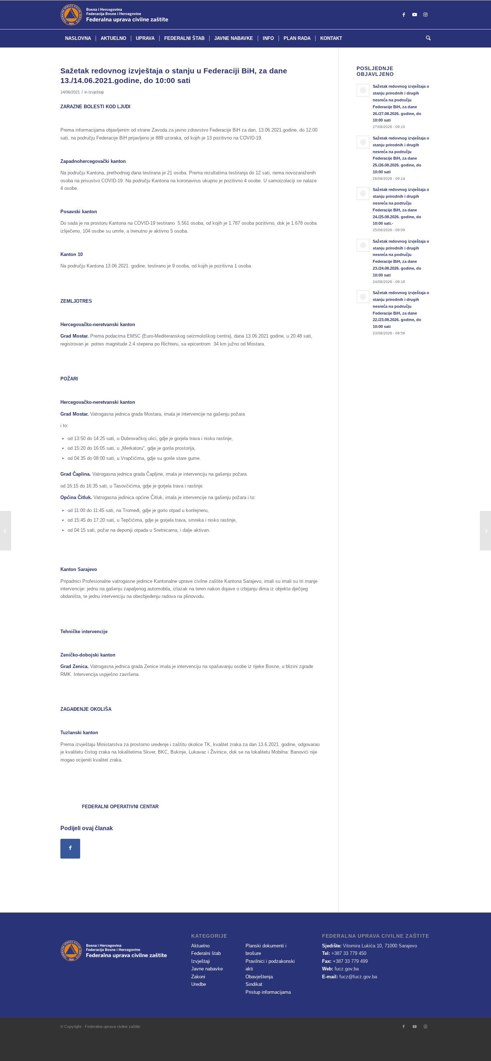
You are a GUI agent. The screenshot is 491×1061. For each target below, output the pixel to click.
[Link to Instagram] (425, 14)
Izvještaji (96, 92)
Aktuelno (200, 945)
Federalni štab (206, 953)
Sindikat (254, 984)
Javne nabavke (207, 968)
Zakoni (198, 976)
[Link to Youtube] (414, 14)
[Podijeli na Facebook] (70, 849)
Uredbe (198, 984)
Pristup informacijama (268, 992)
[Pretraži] (426, 38)
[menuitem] (78, 38)
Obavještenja (259, 976)
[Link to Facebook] (403, 14)
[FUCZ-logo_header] (132, 14)
